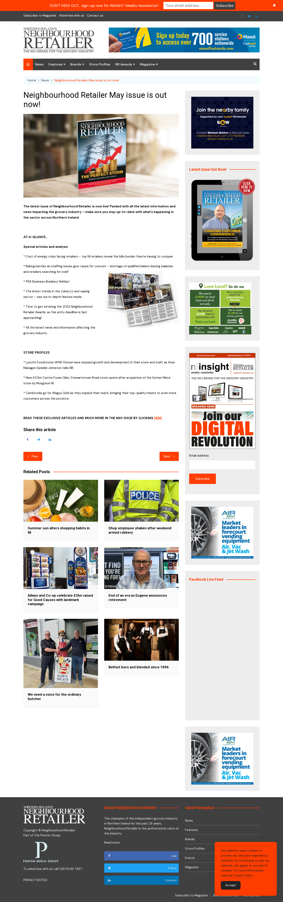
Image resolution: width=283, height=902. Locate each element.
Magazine (147, 64)
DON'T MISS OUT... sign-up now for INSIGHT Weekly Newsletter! (104, 5)
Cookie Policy (243, 875)
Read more (112, 842)
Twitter (249, 16)
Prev (35, 456)
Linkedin (256, 16)
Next (167, 456)
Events (190, 858)
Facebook (242, 16)
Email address (199, 455)
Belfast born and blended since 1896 (139, 667)
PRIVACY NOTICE (35, 880)
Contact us (95, 15)
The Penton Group (47, 835)
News (39, 64)
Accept (230, 885)
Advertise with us (71, 15)
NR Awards (123, 64)
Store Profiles (99, 64)
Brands (75, 64)
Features (55, 64)
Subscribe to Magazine (39, 15)
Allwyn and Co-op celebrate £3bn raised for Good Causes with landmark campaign (60, 599)
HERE (158, 418)
